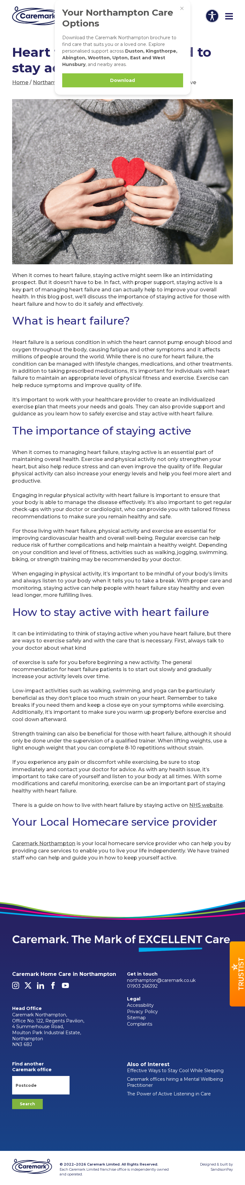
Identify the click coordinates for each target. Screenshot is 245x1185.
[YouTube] (65, 987)
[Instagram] (15, 987)
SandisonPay (222, 1169)
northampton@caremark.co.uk (161, 980)
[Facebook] (52, 987)
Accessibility (140, 1005)
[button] (237, 973)
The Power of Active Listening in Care (169, 1094)
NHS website (206, 805)
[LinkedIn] (40, 987)
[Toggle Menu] (229, 16)
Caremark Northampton (43, 843)
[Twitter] (28, 987)
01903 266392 (142, 986)
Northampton (51, 82)
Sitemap (136, 1017)
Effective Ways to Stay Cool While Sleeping (175, 1070)
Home (20, 82)
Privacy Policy (142, 1011)
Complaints (139, 1024)
